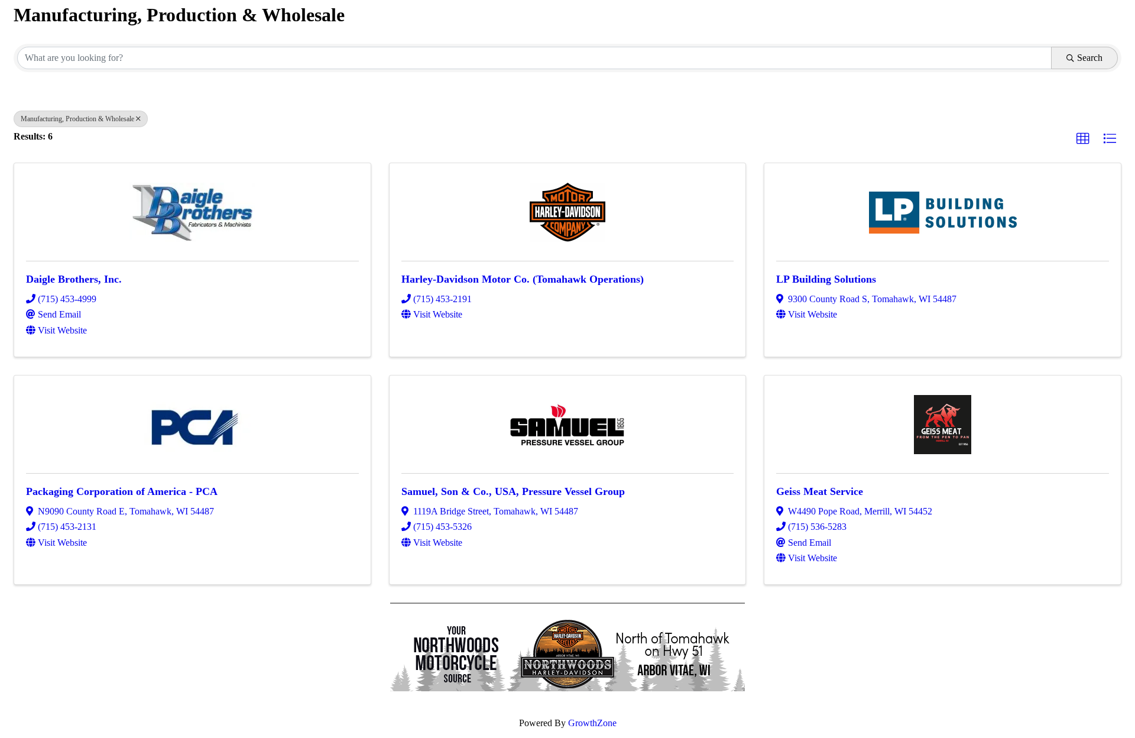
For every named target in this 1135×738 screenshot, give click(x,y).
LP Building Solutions (826, 279)
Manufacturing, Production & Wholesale (77, 119)
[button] (1083, 139)
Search (1089, 58)
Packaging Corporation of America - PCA (122, 491)
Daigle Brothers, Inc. (74, 279)
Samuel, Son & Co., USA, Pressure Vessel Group (513, 491)
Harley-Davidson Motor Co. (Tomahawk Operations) (522, 279)
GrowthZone (592, 723)
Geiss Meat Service (819, 491)
